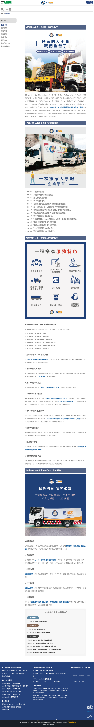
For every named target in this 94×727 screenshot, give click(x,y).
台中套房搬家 (6, 694)
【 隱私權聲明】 (72, 722)
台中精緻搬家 (6, 683)
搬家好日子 (12, 704)
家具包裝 (4, 37)
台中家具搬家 (17, 691)
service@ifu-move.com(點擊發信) (44, 652)
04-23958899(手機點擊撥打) (39, 621)
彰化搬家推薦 (21, 704)
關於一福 (7, 13)
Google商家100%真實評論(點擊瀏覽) (45, 646)
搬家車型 (4, 34)
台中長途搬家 (6, 686)
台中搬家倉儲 (16, 694)
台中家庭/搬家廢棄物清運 (10, 697)
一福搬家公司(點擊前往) (42, 632)
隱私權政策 (5, 709)
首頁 (2, 13)
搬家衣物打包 (5, 43)
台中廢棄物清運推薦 (8, 707)
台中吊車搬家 (6, 689)
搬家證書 (4, 31)
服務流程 (4, 28)
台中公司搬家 (24, 686)
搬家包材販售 (5, 46)
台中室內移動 (16, 689)
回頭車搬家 (15, 686)
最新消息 (5, 704)
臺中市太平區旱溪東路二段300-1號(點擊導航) (47, 649)
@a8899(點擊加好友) (39, 629)
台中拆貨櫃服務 (7, 691)
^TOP (89, 720)
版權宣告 (18, 707)
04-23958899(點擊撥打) (47, 670)
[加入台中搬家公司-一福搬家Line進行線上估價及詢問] (7, 2)
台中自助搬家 (16, 683)
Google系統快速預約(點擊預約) (43, 640)
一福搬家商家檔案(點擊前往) (44, 643)
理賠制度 (4, 40)
